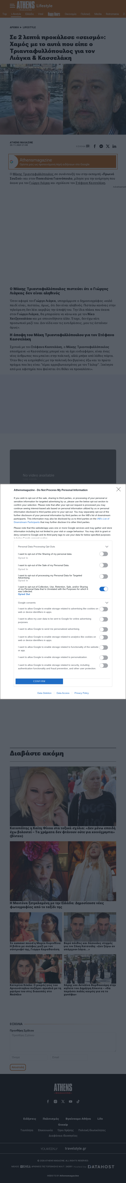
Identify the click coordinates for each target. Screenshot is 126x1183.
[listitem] (63, 546)
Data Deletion (44, 693)
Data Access (63, 693)
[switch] (103, 554)
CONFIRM (39, 681)
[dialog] (63, 591)
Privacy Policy (81, 693)
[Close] (119, 490)
